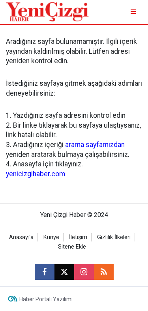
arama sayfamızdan (95, 145)
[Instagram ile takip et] (84, 272)
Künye (51, 237)
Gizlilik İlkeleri (114, 237)
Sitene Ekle (72, 246)
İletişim (78, 237)
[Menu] (134, 11)
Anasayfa (21, 237)
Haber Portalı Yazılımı (46, 299)
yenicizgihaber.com (35, 174)
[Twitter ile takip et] (64, 272)
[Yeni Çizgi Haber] (47, 11)
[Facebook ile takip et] (44, 272)
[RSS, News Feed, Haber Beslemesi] (104, 272)
